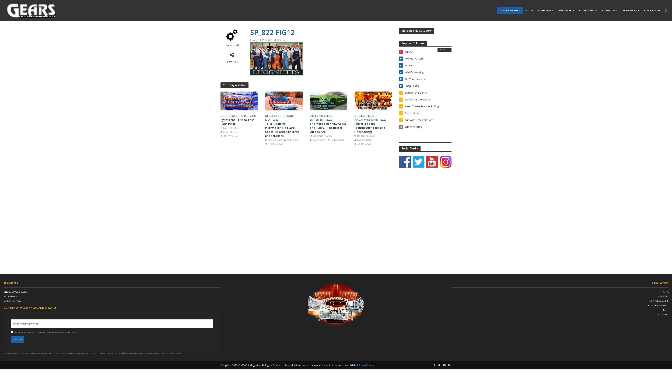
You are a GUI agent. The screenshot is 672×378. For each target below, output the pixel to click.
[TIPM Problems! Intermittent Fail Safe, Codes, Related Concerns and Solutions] (284, 101)
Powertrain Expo (658, 305)
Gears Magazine (659, 300)
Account (663, 314)
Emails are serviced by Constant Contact (166, 353)
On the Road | (230, 115)
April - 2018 (248, 115)
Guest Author (364, 139)
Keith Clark (292, 139)
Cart (665, 310)
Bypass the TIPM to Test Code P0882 (237, 122)
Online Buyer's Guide (16, 291)
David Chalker (230, 132)
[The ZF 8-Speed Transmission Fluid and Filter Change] (373, 101)
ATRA (665, 291)
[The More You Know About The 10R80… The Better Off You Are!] (328, 101)
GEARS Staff (232, 45)
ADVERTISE (608, 10)
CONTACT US (652, 10)
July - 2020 (271, 119)
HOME (529, 10)
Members (663, 296)
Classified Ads (509, 10)
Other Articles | (321, 115)
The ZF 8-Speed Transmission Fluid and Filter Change (369, 128)
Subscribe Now (12, 300)
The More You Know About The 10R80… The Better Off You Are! (328, 128)
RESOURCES (630, 10)
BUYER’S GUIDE (588, 10)
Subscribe (565, 10)
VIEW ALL (444, 49)
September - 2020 (321, 119)
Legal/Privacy (366, 365)
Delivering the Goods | (281, 115)
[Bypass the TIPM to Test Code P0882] (239, 101)
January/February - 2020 (370, 119)
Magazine (544, 10)
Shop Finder (11, 296)
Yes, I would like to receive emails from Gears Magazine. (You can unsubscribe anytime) (46, 332)
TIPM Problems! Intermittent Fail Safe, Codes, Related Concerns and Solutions (282, 130)
